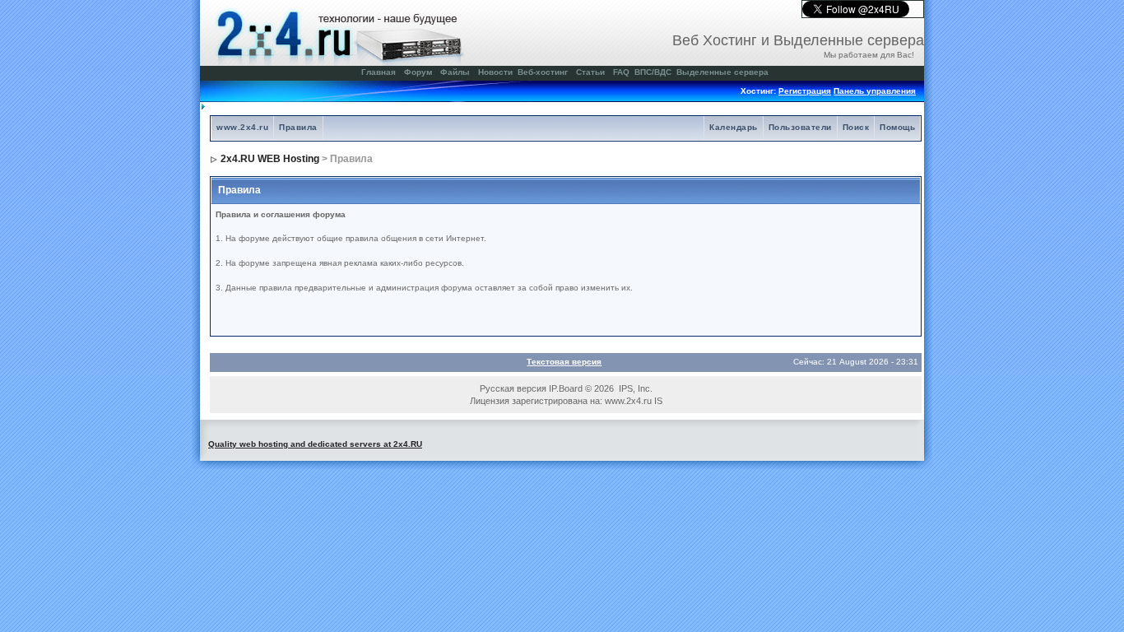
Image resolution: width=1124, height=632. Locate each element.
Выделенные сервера (722, 72)
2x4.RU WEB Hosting (270, 159)
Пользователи (800, 127)
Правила (298, 127)
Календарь (733, 127)
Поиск (856, 127)
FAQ (621, 72)
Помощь (897, 127)
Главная (378, 72)
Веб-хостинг (543, 72)
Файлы (455, 72)
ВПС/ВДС (652, 72)
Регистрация (804, 90)
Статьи (590, 72)
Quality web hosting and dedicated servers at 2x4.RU (315, 443)
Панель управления (875, 90)
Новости (495, 72)
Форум (418, 72)
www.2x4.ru (242, 127)
